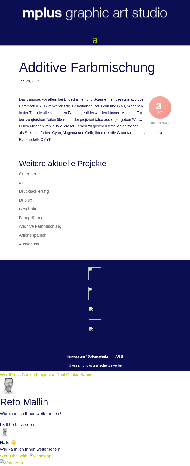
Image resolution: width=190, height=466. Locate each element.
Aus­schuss (29, 244)
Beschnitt (27, 209)
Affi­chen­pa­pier (32, 235)
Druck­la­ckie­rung (34, 191)
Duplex (25, 200)
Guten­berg (29, 174)
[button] (25, 456)
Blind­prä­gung (31, 217)
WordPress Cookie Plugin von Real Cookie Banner (47, 374)
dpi (22, 182)
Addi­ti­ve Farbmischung (40, 226)
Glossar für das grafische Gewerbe (95, 365)
